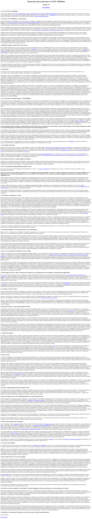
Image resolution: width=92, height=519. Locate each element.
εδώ (25, 151)
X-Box (2, 426)
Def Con (4, 284)
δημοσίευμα (66, 282)
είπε (55, 345)
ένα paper (51, 439)
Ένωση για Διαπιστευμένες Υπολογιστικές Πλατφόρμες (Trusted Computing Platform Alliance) (36, 13)
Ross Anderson (46, 7)
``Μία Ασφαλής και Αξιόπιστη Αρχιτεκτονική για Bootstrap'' (58, 147)
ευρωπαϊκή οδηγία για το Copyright (49, 297)
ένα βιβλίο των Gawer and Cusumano (36, 400)
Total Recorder (4, 51)
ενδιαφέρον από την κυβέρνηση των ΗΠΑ (30, 429)
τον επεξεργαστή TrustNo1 (45, 154)
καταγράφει (71, 311)
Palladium (53, 15)
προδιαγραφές (17, 424)
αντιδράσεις (34, 49)
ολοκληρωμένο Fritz (48, 424)
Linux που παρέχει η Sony (19, 373)
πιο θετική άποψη (6, 474)
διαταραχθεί (68, 284)
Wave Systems (14, 433)
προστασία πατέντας (65, 150)
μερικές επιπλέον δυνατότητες (42, 16)
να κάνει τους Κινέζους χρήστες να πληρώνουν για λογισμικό (49, 30)
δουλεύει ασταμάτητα (44, 168)
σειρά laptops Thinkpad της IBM (41, 425)
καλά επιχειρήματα (79, 121)
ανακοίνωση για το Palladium (39, 445)
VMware (85, 50)
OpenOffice (71, 141)
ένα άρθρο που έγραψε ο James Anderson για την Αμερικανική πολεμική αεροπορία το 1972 (65, 155)
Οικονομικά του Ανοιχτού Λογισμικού (72, 439)
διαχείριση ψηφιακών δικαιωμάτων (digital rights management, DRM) (24, 22)
